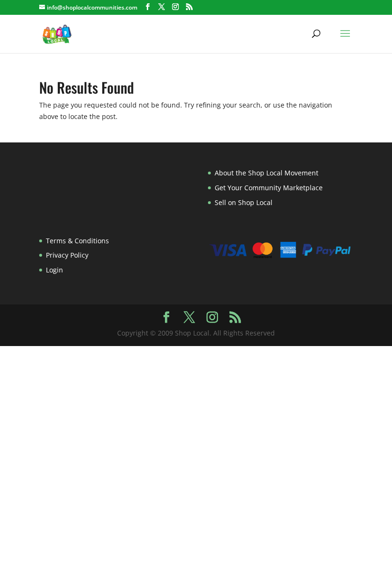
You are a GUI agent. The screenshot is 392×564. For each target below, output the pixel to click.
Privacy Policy (67, 255)
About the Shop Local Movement (266, 172)
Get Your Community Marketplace (269, 187)
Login (54, 269)
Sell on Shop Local (243, 202)
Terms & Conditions (77, 240)
